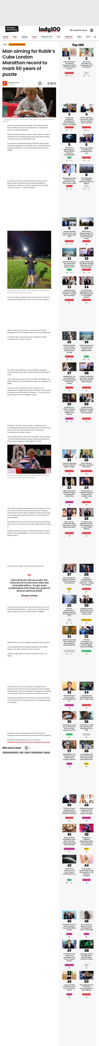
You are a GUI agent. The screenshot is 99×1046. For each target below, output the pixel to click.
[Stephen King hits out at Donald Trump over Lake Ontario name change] (69, 335)
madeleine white (86, 620)
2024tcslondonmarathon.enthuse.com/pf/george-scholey (28, 742)
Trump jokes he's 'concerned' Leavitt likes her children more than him (86, 120)
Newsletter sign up (80, 30)
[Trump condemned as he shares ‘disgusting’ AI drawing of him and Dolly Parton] (69, 52)
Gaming (24, 36)
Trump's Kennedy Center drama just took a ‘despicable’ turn (69, 234)
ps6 (69, 620)
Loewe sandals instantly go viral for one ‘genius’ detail (69, 987)
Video (79, 36)
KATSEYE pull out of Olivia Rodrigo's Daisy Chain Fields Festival (69, 927)
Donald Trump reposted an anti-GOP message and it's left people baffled (86, 293)
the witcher (86, 734)
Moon (69, 880)
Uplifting (47, 752)
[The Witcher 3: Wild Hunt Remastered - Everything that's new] (86, 715)
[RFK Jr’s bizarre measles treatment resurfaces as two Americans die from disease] (86, 453)
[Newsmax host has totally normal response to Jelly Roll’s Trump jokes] (69, 168)
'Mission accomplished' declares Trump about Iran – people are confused (86, 581)
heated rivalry (69, 965)
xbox (86, 965)
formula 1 (69, 734)
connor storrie (69, 705)
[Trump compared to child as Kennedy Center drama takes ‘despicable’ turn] (69, 221)
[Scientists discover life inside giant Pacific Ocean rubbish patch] (69, 252)
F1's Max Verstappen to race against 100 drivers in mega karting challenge (86, 643)
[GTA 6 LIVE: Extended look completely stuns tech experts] (86, 52)
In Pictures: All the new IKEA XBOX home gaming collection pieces (86, 956)
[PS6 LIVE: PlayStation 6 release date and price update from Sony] (69, 599)
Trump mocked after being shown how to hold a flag (86, 697)
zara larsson (86, 880)
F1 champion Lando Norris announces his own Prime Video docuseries (69, 727)
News (15, 36)
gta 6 (86, 73)
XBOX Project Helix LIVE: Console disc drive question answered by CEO (69, 642)
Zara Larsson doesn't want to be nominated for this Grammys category (86, 872)
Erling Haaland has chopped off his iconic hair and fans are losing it (86, 810)
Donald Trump (69, 73)
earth (69, 157)
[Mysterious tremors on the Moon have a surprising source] (69, 859)
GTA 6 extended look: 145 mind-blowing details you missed (86, 180)
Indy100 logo (49, 29)
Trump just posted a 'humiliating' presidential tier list (86, 150)
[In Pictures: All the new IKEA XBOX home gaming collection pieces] (86, 944)
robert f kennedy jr (86, 471)
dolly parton (69, 418)
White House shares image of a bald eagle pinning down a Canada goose (86, 235)
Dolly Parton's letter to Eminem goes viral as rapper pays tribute (69, 411)
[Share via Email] (55, 83)
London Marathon (36, 752)
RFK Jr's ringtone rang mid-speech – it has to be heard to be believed (69, 580)
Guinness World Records (17, 44)
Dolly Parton (69, 387)
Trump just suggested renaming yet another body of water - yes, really (69, 121)
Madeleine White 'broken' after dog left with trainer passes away (86, 611)
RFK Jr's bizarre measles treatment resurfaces (86, 465)
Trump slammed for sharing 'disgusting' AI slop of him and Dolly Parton (69, 65)
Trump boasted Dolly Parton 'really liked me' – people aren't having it (69, 292)
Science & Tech (46, 36)
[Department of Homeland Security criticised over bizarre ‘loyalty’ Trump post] (86, 481)
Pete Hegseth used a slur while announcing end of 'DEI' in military (86, 987)
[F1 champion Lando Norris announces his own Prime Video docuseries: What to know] (69, 715)
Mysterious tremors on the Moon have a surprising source (69, 871)
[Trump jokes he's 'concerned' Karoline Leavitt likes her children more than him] (86, 108)
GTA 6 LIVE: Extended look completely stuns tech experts (86, 64)
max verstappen (86, 651)
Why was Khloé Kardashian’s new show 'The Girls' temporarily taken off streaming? (69, 841)
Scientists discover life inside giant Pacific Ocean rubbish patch (69, 264)
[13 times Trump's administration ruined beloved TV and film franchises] (69, 798)
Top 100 (5, 36)
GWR (21, 752)
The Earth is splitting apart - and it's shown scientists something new (69, 151)
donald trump (86, 127)
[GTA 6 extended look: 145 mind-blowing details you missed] (86, 168)
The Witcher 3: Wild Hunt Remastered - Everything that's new (86, 727)
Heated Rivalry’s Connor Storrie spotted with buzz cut (69, 698)
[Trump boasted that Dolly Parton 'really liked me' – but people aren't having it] (69, 280)
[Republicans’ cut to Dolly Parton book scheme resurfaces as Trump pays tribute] (69, 366)
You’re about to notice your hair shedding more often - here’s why (86, 927)
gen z (86, 849)
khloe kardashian (69, 849)
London (27, 752)
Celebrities (69, 36)
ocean (69, 269)
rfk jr (69, 589)
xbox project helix (69, 651)
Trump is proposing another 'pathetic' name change (69, 465)
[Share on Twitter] (51, 83)
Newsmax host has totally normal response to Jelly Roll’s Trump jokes (69, 180)
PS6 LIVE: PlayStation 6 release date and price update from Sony (69, 612)
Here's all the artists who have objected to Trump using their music (69, 524)
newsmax (69, 186)
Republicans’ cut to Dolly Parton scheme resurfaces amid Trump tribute (69, 380)
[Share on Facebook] (48, 83)
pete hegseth (86, 994)
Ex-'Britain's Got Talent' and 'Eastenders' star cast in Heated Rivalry (69, 957)
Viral (58, 36)
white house (86, 241)
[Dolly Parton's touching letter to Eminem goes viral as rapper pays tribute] (69, 397)
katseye (69, 934)
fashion (69, 763)
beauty (86, 934)
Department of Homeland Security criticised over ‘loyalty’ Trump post (86, 494)
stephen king (69, 356)
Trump (34, 36)
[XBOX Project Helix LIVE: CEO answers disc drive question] (69, 630)
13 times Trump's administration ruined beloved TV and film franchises (69, 810)
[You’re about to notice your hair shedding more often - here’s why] (86, 914)
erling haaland (86, 818)
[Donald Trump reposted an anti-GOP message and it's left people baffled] (86, 280)
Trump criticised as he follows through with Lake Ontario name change (86, 264)
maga (86, 763)
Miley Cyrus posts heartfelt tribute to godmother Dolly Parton (69, 493)
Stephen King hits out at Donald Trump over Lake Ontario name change (69, 349)
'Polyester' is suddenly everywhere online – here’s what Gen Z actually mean (86, 841)
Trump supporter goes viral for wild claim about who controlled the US (86, 756)
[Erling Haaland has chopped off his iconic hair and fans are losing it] (86, 798)
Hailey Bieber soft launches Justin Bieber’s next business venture (69, 756)
